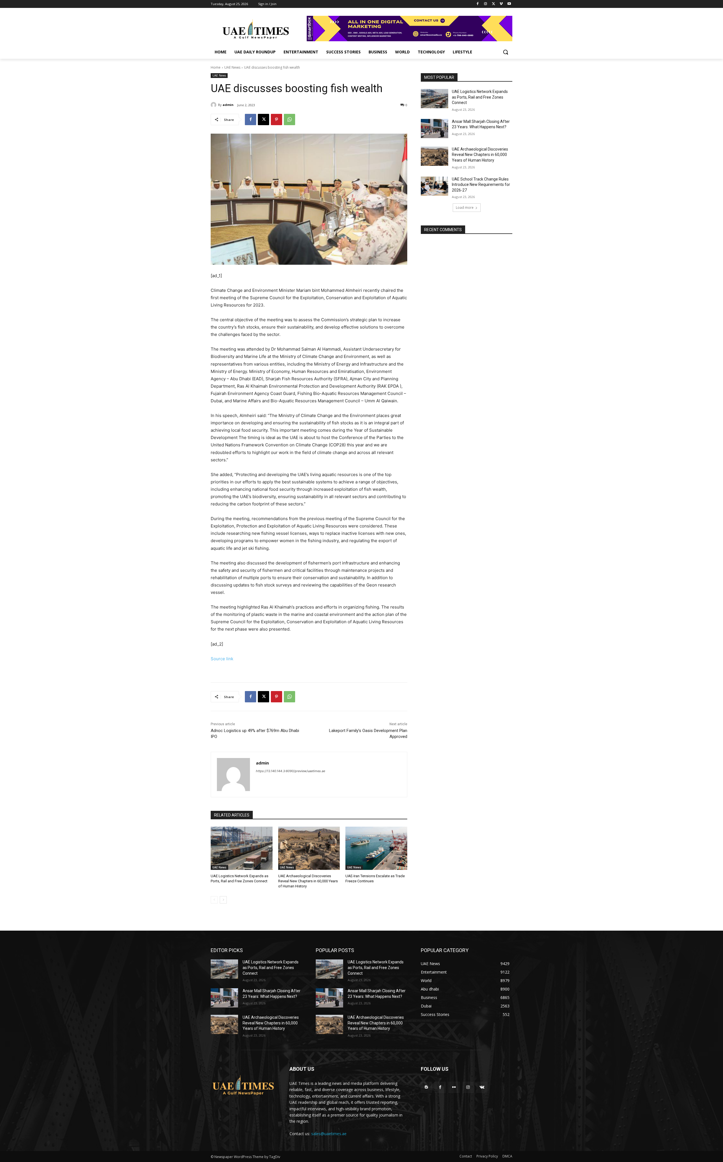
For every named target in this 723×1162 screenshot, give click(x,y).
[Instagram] (485, 4)
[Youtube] (509, 4)
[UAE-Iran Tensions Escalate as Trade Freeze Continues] (376, 848)
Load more (465, 207)
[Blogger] (426, 1087)
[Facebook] (477, 4)
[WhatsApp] (289, 119)
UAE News (232, 67)
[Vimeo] (501, 4)
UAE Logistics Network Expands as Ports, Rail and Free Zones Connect (480, 97)
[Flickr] (454, 1087)
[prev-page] (214, 899)
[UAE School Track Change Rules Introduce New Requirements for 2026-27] (434, 186)
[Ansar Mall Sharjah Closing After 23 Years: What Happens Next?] (434, 128)
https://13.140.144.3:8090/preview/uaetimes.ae (290, 771)
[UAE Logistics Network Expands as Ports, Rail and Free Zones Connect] (242, 848)
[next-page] (223, 899)
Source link (222, 658)
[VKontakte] (481, 1087)
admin (228, 105)
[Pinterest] (276, 119)
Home (216, 67)
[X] (493, 4)
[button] (505, 52)
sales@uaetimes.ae (329, 1133)
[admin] (214, 105)
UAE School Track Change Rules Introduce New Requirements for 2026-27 (481, 184)
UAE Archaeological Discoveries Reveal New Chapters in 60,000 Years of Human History (308, 881)
